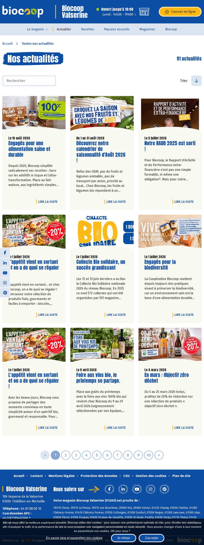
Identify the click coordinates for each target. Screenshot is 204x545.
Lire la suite (49, 202)
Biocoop (171, 29)
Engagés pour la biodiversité (167, 265)
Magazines (147, 29)
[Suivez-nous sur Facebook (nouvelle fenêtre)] (5, 253)
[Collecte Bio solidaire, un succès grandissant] (101, 233)
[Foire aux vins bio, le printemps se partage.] (101, 346)
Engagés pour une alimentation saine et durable (31, 149)
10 (148, 455)
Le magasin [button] (35, 29)
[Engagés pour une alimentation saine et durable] (34, 114)
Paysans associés (116, 29)
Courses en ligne (183, 11)
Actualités (64, 29)
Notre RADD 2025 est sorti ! (169, 146)
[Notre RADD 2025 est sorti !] (170, 114)
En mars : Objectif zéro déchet (167, 378)
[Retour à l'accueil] (22, 12)
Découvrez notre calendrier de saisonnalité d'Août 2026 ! (101, 151)
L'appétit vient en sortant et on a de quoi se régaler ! (33, 267)
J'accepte (151, 538)
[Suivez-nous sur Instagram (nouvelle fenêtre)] (5, 282)
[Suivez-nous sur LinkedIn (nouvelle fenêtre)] (5, 263)
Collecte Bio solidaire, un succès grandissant (100, 265)
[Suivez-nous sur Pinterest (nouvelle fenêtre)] (5, 292)
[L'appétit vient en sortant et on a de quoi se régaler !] (34, 233)
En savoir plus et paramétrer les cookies (74, 538)
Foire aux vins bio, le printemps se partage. (99, 378)
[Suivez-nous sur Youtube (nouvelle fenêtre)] (5, 273)
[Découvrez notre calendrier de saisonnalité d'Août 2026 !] (101, 114)
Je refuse (123, 538)
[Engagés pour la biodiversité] (170, 233)
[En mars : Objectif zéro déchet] (170, 346)
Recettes (87, 29)
